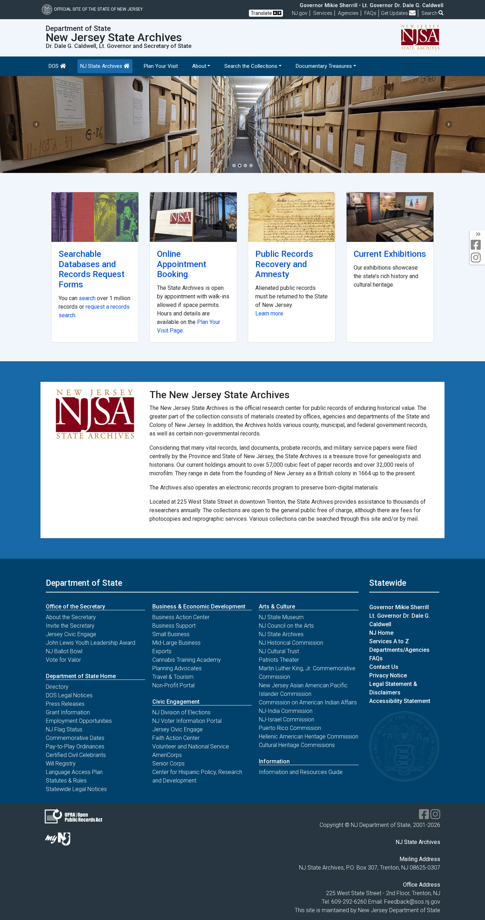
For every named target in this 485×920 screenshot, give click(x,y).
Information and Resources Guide (301, 772)
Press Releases (65, 703)
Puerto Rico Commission (290, 728)
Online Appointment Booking (181, 264)
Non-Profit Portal (173, 685)
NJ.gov (299, 13)
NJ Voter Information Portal (187, 721)
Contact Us (383, 667)
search (87, 298)
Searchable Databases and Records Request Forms (92, 269)
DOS (54, 66)
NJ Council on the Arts (286, 625)
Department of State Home (81, 676)
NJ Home (381, 632)
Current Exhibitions (390, 254)
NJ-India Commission (285, 711)
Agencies (348, 13)
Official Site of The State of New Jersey (98, 9)
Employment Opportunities (79, 721)
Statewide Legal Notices (76, 789)
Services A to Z (389, 641)
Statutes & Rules (66, 780)
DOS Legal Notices (69, 695)
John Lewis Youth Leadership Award (90, 642)
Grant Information (68, 712)
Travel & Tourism (173, 676)
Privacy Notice (388, 675)
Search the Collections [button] (250, 66)
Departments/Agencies (399, 649)
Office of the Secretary (75, 606)
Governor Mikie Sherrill (399, 607)
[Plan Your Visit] (193, 217)
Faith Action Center (176, 738)
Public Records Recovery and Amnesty (284, 264)
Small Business (171, 634)
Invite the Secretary (70, 625)
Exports (161, 651)
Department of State (84, 583)
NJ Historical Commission (291, 642)
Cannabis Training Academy (186, 659)
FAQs (376, 658)
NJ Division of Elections (181, 712)
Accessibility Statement (399, 701)
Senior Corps (168, 763)
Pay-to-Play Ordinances (75, 746)
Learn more (269, 313)
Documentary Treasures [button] (324, 66)
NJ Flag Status (64, 729)
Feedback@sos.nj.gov (412, 901)
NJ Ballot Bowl (64, 651)
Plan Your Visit (161, 66)
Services (322, 13)
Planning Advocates (177, 668)
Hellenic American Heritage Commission (308, 736)
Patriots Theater (279, 659)
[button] (36, 124)
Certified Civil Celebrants (76, 755)
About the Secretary (71, 617)
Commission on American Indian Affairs (308, 702)
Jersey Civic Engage (71, 634)
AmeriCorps (167, 755)
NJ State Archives (102, 66)
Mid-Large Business (176, 642)
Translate (262, 13)
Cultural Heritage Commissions (297, 745)
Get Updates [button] (395, 13)
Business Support (174, 625)
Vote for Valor (63, 659)
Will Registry (61, 763)
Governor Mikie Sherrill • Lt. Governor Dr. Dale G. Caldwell (371, 5)
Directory (57, 686)
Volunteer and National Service (190, 746)
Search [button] (429, 13)
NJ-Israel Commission (286, 719)
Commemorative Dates (75, 738)
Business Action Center (180, 617)
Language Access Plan (74, 772)
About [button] (199, 66)
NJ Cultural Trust (279, 651)
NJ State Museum (281, 617)
